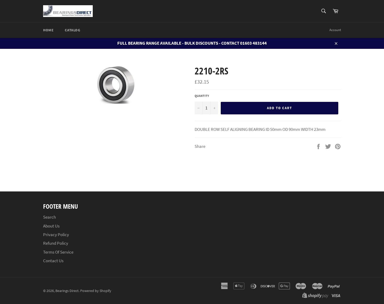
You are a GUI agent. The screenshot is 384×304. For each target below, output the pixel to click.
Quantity (202, 96)
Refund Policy (55, 243)
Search (49, 217)
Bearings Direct (67, 291)
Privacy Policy (56, 234)
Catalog (72, 30)
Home (48, 30)
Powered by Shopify (95, 291)
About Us (51, 226)
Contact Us (53, 261)
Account (335, 30)
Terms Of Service (58, 252)
